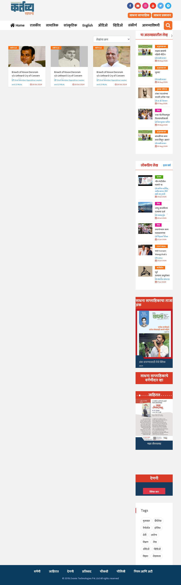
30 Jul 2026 (161, 197)
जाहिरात (54, 571)
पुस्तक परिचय (162, 89)
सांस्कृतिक (70, 25)
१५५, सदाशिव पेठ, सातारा (154, 445)
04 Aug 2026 (162, 125)
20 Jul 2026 (161, 260)
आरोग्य (154, 535)
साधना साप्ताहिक (139, 15)
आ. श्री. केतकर (162, 101)
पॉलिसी (121, 571)
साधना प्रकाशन (162, 15)
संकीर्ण (132, 25)
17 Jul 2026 (161, 282)
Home (19, 25)
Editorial (161, 246)
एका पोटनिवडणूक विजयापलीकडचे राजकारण (162, 118)
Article (13, 47)
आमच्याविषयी (151, 25)
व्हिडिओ (118, 25)
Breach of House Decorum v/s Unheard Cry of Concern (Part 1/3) (26, 75)
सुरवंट (157, 72)
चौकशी (104, 571)
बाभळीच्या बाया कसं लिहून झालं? (162, 138)
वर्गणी (37, 571)
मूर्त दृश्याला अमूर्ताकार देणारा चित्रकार (162, 275)
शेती (144, 535)
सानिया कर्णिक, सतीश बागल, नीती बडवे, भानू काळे (161, 191)
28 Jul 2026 (161, 218)
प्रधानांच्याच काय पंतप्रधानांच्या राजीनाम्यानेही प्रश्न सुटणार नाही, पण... (162, 235)
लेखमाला (157, 556)
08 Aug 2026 (162, 82)
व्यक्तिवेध (160, 267)
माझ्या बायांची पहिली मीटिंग (160, 52)
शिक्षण (145, 542)
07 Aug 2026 (162, 103)
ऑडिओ (103, 25)
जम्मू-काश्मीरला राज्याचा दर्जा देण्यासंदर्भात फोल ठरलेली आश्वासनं (162, 213)
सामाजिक (52, 25)
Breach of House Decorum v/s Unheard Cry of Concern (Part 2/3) (68, 75)
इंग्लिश (157, 528)
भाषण (159, 177)
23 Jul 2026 (161, 239)
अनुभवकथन (161, 46)
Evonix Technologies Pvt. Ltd (85, 578)
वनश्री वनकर (161, 58)
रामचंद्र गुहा (161, 215)
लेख (158, 110)
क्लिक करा (154, 492)
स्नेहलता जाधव (162, 236)
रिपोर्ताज (146, 528)
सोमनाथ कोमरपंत (163, 279)
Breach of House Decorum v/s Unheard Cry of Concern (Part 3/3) (111, 75)
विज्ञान (145, 556)
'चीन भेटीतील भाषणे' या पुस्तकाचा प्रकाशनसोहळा (161, 187)
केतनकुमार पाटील (163, 122)
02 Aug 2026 (162, 146)
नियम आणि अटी (143, 571)
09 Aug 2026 (162, 61)
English (87, 25)
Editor (160, 258)
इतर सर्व (167, 165)
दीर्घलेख (157, 521)
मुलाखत (146, 521)
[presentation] (167, 36)
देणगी (70, 571)
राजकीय (35, 25)
